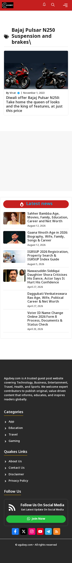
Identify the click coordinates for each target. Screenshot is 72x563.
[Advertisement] (36, 161)
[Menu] (65, 5)
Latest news (39, 204)
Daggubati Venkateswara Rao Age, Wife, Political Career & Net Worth (47, 298)
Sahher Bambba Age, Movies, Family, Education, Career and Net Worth (47, 218)
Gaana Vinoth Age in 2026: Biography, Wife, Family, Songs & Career (47, 237)
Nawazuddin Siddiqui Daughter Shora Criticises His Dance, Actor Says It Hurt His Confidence (47, 277)
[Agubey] (7, 5)
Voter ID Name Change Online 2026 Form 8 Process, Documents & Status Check (45, 319)
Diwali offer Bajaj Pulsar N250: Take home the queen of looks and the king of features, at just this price (34, 104)
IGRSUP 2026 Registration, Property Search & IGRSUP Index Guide (48, 256)
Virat (13, 93)
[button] (53, 5)
